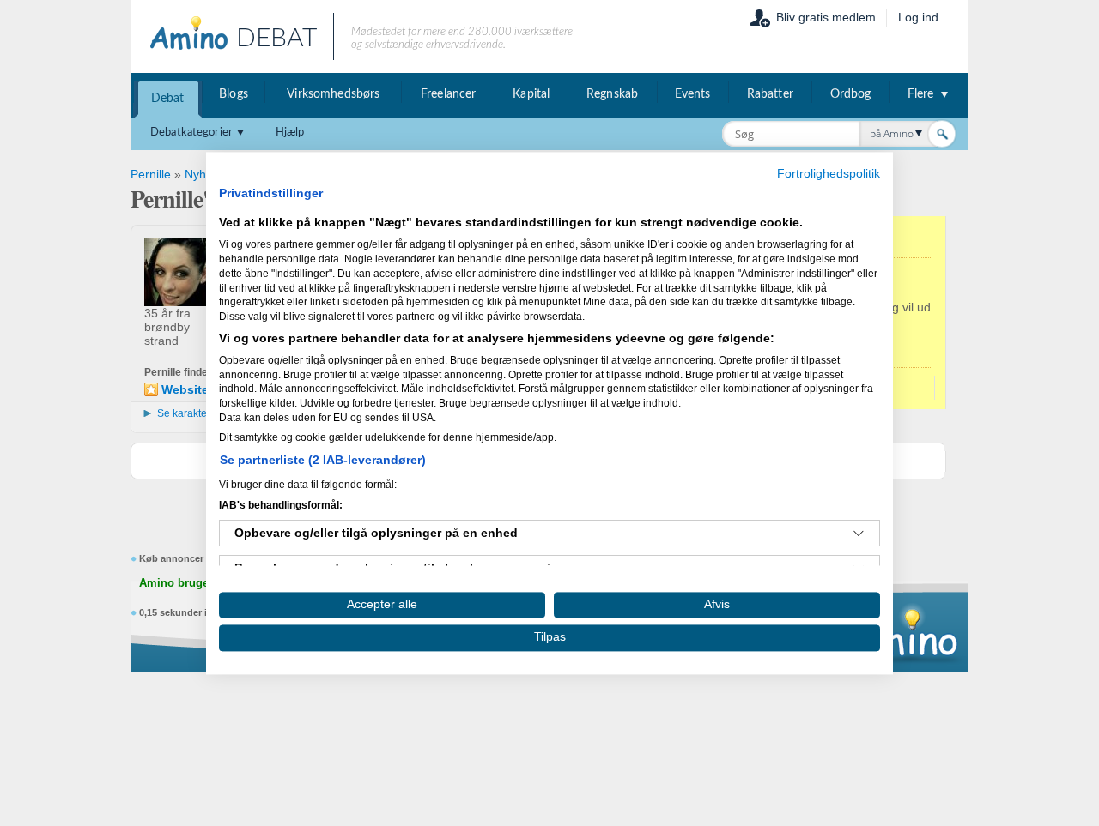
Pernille (151, 174)
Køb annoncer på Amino (194, 558)
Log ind (918, 17)
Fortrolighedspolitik (828, 173)
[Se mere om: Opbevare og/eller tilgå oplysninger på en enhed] (858, 533)
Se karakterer (188, 413)
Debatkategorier (191, 132)
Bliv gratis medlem (826, 17)
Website (185, 389)
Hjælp (290, 132)
